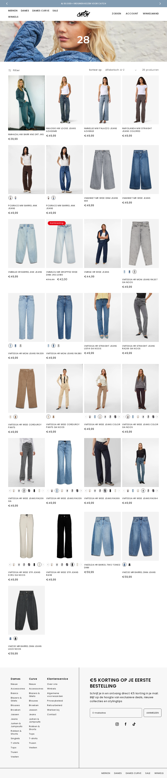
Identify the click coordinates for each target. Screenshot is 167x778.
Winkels (51, 688)
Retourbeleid (54, 705)
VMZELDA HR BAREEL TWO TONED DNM (102, 566)
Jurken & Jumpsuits (16, 725)
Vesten (15, 756)
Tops (13, 747)
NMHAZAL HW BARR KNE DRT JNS (26, 134)
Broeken (15, 709)
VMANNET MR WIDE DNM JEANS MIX (101, 199)
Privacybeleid (55, 700)
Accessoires (18, 688)
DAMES (25, 10)
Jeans (14, 719)
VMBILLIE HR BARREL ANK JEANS (25, 272)
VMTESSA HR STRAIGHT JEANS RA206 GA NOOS (138, 347)
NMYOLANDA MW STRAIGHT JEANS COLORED (137, 130)
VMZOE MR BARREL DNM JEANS (139, 572)
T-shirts (15, 743)
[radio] (10, 198)
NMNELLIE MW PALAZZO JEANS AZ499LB (100, 130)
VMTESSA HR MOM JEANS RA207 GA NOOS (140, 281)
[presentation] (119, 417)
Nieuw (14, 684)
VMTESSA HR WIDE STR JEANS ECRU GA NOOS (24, 574)
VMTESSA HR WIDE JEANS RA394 (140, 498)
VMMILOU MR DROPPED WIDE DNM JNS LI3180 (62, 273)
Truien (14, 752)
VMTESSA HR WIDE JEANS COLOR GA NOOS (140, 426)
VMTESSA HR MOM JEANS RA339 (26, 353)
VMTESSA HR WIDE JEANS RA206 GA (26, 500)
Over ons (52, 684)
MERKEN (13, 10)
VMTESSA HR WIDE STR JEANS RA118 (62, 574)
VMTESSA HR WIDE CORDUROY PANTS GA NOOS (62, 426)
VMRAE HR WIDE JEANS (96, 272)
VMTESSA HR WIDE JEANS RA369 (102, 498)
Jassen (15, 714)
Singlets (15, 738)
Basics (14, 693)
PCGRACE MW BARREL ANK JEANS (22, 207)
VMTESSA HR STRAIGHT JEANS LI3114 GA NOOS (100, 347)
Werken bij (53, 709)
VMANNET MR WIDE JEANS (136, 198)
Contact (51, 714)
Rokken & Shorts (16, 732)
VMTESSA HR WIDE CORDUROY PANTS (24, 426)
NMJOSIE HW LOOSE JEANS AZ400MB (61, 130)
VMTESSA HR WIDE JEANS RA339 (64, 498)
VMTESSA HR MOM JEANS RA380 (64, 353)
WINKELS (13, 16)
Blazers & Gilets (16, 699)
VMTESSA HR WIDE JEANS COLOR (102, 424)
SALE (55, 10)
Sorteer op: (95, 69)
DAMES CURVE (40, 10)
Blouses (15, 705)
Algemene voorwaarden (55, 695)
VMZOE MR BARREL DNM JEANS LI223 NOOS (25, 648)
